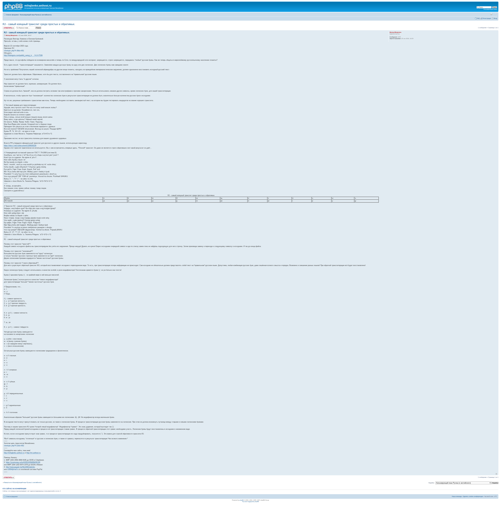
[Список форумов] (13, 6)
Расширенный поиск (490, 9)
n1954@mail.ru (13, 469)
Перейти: (431, 483)
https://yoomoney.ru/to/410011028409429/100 (23, 462)
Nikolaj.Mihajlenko (11, 35)
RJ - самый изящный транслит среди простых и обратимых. (39, 24)
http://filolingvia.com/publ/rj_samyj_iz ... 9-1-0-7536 (23, 55)
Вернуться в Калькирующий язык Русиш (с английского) (23, 482)
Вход (495, 18)
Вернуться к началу (496, 474)
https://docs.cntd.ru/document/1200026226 (20, 146)
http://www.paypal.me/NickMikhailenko (20, 467)
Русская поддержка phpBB (250, 501)
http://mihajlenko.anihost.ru (14, 453)
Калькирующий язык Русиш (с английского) (36, 15)
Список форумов (12, 15)
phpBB (242, 500)
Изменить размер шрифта (495, 14)
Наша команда (457, 496)
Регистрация (487, 18)
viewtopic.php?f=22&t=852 (14, 446)
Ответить (6, 27)
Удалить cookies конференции (473, 496)
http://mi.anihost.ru (33, 453)
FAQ (478, 18)
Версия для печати (491, 14)
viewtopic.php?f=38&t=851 (14, 51)
